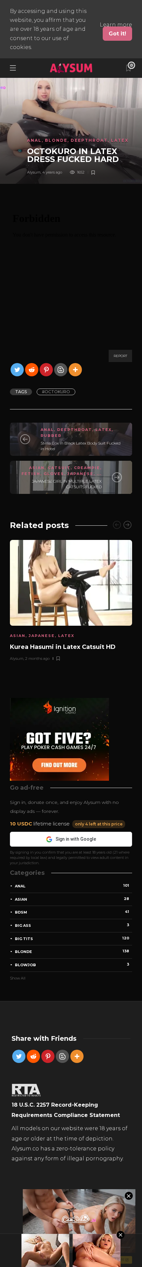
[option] (71, 599)
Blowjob (72, 964)
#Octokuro (56, 391)
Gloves (54, 473)
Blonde (56, 140)
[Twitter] (17, 369)
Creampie (87, 467)
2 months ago (37, 658)
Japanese (80, 473)
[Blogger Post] (60, 369)
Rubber (51, 435)
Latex (119, 140)
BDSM (72, 912)
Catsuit (59, 467)
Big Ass (72, 925)
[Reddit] (31, 369)
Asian (37, 467)
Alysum (34, 172)
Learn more (116, 25)
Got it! (117, 33)
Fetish (30, 473)
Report (120, 356)
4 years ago (52, 172)
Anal (34, 140)
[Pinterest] (46, 369)
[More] (75, 369)
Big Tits (72, 938)
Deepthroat (89, 140)
